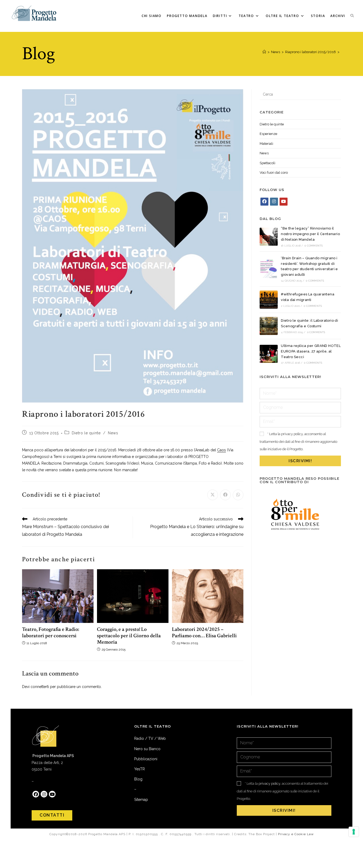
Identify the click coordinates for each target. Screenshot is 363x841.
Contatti (52, 815)
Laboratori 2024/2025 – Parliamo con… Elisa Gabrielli (204, 632)
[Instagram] (274, 202)
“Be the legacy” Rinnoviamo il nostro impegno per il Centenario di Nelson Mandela (310, 233)
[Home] (264, 52)
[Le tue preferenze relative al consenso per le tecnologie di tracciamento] (354, 832)
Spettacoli (267, 163)
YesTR (139, 769)
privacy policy (292, 434)
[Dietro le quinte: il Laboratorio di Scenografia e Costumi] (269, 326)
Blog (138, 779)
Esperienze (268, 134)
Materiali (266, 144)
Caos (221, 450)
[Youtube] (284, 202)
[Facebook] (264, 202)
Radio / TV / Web (150, 738)
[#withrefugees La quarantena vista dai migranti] (269, 300)
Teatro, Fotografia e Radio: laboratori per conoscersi (50, 632)
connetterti (40, 687)
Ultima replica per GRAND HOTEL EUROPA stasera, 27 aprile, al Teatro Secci (311, 351)
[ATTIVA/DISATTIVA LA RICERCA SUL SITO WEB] (352, 16)
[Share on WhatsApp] (238, 495)
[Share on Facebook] (225, 495)
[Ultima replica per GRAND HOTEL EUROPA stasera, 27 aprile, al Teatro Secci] (269, 354)
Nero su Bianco (147, 749)
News (113, 433)
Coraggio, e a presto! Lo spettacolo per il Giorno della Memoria (129, 635)
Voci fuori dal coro (274, 173)
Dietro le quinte (86, 433)
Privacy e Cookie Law (296, 834)
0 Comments (314, 245)
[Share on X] (212, 495)
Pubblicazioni (145, 759)
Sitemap (141, 799)
